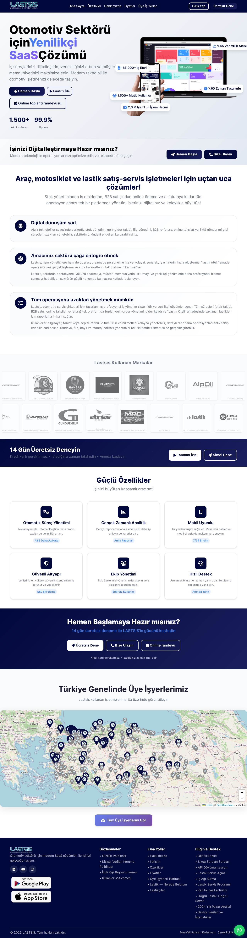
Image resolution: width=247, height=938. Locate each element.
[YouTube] (23, 869)
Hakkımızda (112, 6)
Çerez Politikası (227, 932)
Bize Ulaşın (222, 154)
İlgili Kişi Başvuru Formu (119, 872)
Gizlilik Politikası (114, 856)
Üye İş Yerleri (147, 6)
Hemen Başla (29, 91)
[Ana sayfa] (24, 8)
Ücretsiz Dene (223, 6)
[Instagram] (32, 869)
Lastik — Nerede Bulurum (168, 884)
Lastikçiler (157, 890)
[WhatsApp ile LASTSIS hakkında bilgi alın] (239, 930)
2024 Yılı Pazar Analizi (214, 906)
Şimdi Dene (222, 455)
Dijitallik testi (207, 856)
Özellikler (94, 6)
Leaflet (208, 805)
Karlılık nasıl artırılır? (212, 890)
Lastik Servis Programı (214, 884)
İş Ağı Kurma (207, 879)
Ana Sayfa (77, 6)
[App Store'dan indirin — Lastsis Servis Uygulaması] (31, 896)
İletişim (155, 861)
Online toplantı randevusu (39, 103)
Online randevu (162, 645)
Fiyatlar (129, 6)
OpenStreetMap (225, 805)
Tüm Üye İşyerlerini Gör (126, 820)
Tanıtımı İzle (61, 91)
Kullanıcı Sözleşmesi (116, 878)
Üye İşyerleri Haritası (165, 879)
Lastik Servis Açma (212, 873)
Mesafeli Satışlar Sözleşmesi (197, 932)
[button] (96, 740)
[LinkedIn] (14, 869)
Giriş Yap (198, 6)
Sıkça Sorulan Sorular (213, 861)
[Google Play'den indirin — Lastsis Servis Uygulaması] (31, 882)
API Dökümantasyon (212, 867)
